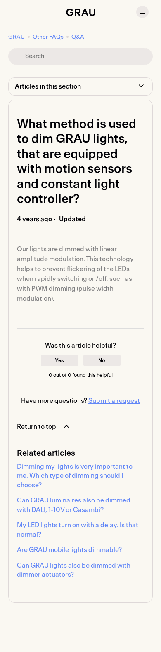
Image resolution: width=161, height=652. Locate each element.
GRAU (16, 37)
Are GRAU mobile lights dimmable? (69, 550)
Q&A (77, 37)
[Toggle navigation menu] (142, 12)
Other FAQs (48, 37)
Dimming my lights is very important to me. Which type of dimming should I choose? (75, 475)
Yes (59, 360)
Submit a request (114, 400)
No (101, 360)
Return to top (36, 426)
